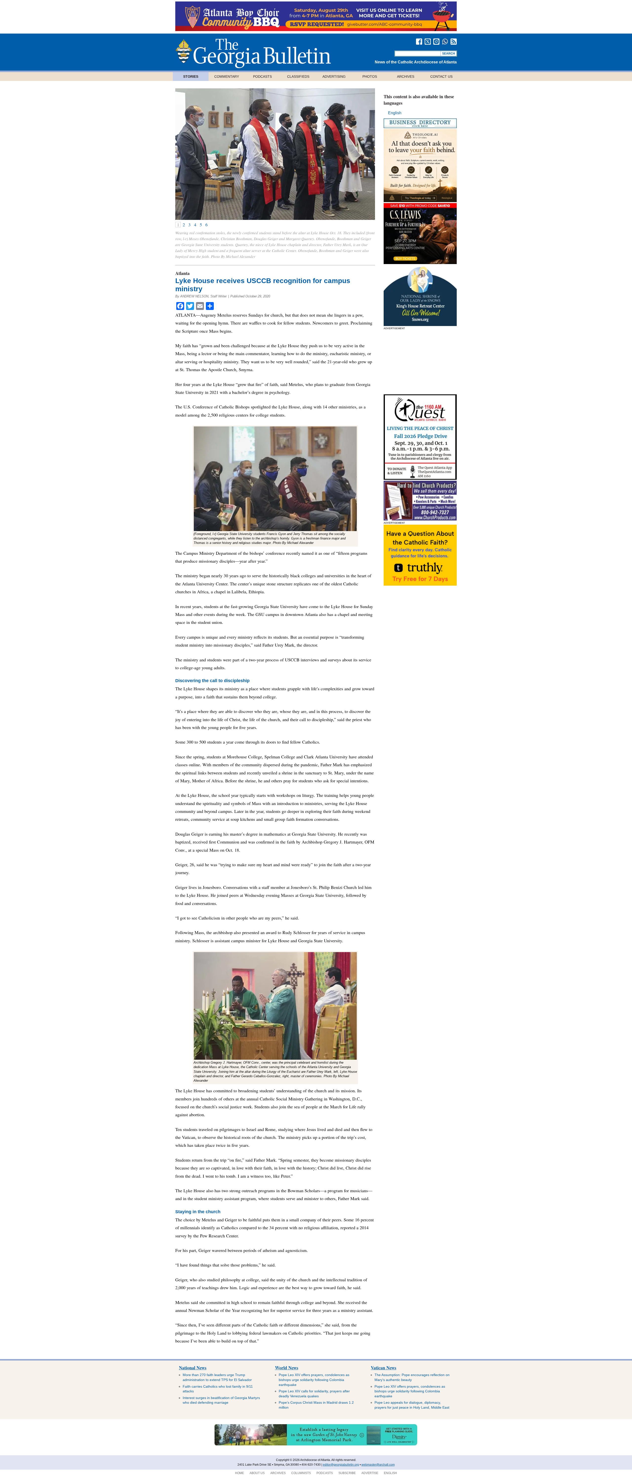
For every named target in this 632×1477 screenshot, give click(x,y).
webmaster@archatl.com (378, 1464)
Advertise (369, 1473)
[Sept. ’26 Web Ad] (420, 325)
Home (239, 1473)
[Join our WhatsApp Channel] (445, 41)
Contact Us (441, 76)
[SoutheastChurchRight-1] (420, 519)
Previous (185, 154)
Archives (405, 76)
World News (286, 1367)
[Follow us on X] (428, 41)
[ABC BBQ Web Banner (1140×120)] (316, 30)
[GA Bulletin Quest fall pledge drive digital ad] (420, 478)
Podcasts (262, 76)
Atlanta (182, 273)
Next (365, 154)
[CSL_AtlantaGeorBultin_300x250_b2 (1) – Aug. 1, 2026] (420, 263)
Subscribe (347, 1473)
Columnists (301, 1473)
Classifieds (298, 76)
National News (192, 1367)
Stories (190, 76)
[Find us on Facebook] (419, 41)
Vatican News (383, 1367)
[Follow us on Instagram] (436, 41)
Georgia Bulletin (253, 53)
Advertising (334, 76)
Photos (369, 76)
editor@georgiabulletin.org (341, 1464)
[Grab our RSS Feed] (454, 41)
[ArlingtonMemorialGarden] (316, 1444)
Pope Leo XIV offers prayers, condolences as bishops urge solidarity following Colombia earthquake (314, 1379)
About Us (257, 1473)
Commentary (226, 76)
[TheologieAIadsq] (420, 201)
